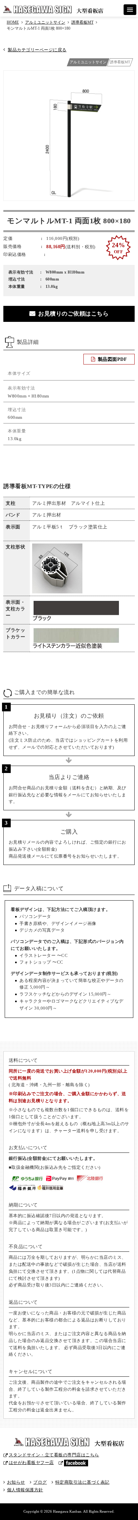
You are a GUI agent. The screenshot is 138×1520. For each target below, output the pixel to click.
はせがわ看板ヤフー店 (31, 1462)
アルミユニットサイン (45, 22)
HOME (13, 22)
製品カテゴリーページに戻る (37, 49)
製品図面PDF (112, 359)
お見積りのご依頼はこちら (73, 314)
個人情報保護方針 (25, 1489)
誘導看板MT (82, 22)
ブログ (40, 1482)
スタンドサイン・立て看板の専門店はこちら (54, 1454)
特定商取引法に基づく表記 (82, 1482)
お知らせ (16, 1482)
